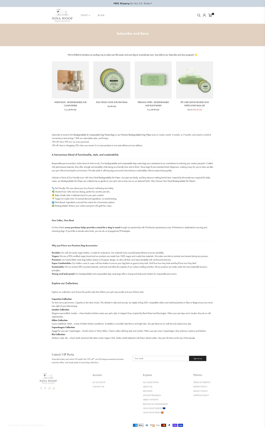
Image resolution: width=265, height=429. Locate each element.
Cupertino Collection (62, 299)
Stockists (147, 391)
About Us (147, 386)
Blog (101, 15)
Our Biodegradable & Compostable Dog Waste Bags (92, 134)
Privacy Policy (201, 391)
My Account (98, 382)
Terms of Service (202, 382)
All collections (151, 382)
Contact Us (98, 386)
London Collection (60, 309)
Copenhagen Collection (63, 327)
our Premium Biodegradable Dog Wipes (134, 134)
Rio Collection (58, 334)
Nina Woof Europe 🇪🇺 (154, 408)
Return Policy (200, 386)
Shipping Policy (201, 395)
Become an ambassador (155, 404)
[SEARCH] (199, 15)
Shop (85, 15)
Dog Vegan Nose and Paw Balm (112, 102)
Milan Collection (60, 320)
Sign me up (198, 358)
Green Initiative (150, 399)
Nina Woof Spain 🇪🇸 (153, 412)
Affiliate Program (152, 395)
